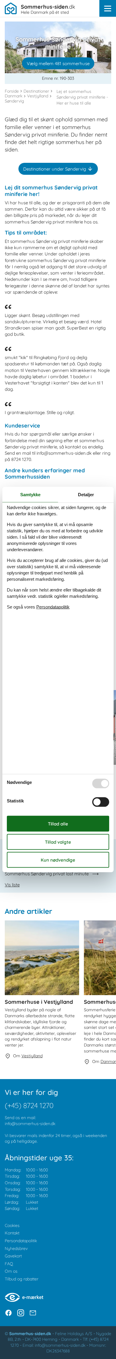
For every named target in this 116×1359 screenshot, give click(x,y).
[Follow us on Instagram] (20, 1313)
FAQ (9, 1263)
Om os (11, 1271)
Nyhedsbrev (16, 1248)
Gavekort (13, 1256)
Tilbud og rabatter (21, 1279)
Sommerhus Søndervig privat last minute (47, 874)
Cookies (12, 1225)
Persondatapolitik (21, 1240)
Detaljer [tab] (86, 494)
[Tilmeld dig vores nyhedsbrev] (33, 1313)
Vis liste (12, 885)
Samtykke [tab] (30, 494)
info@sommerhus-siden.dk (30, 1123)
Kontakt (12, 1233)
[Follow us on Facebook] (8, 1313)
